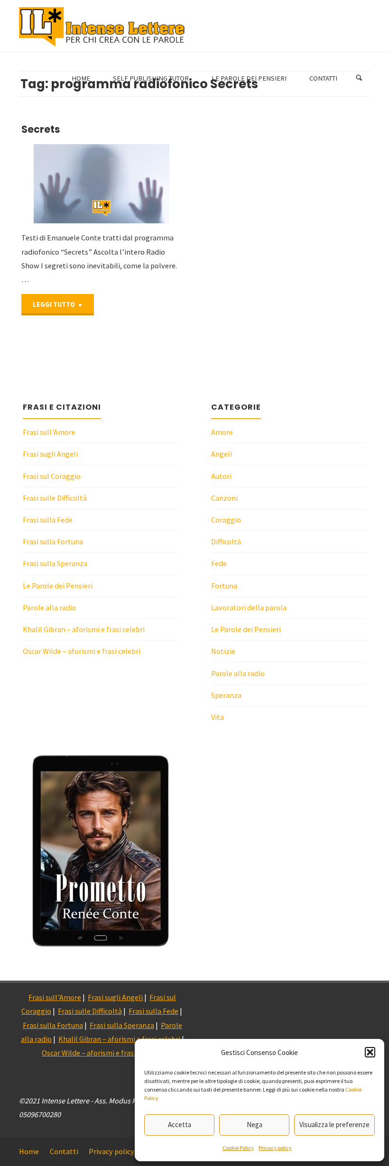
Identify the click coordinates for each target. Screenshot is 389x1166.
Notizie (223, 651)
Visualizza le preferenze (334, 1124)
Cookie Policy (238, 1147)
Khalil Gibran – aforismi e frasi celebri (84, 629)
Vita (217, 717)
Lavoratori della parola (249, 607)
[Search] (359, 78)
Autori (221, 476)
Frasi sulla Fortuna (53, 541)
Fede (219, 563)
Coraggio (226, 519)
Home (29, 1151)
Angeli (221, 454)
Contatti (64, 1151)
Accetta (179, 1124)
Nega (254, 1124)
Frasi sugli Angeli (50, 454)
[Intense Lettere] (102, 26)
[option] (100, 850)
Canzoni (224, 498)
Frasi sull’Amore (49, 432)
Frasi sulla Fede (48, 519)
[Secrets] (142, 184)
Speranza (226, 695)
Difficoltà (226, 541)
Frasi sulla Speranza (55, 563)
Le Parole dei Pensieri (58, 585)
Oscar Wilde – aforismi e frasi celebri (81, 651)
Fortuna (224, 585)
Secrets (40, 129)
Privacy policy (275, 1147)
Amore (222, 432)
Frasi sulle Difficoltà (55, 498)
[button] (370, 1052)
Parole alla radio (49, 607)
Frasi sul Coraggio (52, 476)
